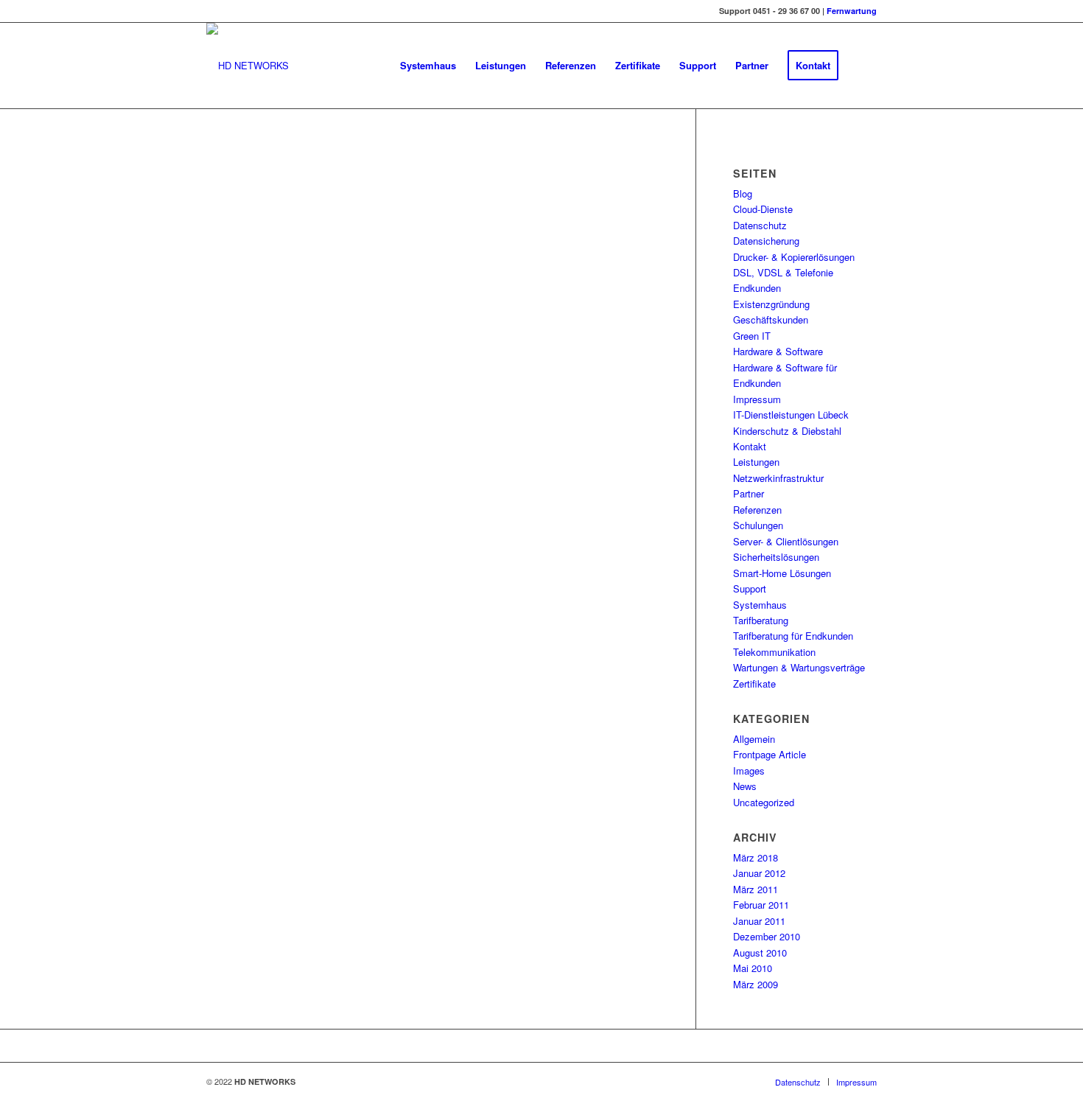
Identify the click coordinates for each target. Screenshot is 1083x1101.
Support (749, 588)
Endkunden (757, 288)
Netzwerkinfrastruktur (778, 478)
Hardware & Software (778, 351)
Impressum (757, 399)
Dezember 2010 (766, 936)
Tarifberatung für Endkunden (793, 636)
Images (749, 770)
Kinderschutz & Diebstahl (787, 431)
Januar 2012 (759, 873)
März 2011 (755, 889)
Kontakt (749, 446)
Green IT (752, 336)
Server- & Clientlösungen (785, 541)
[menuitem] (428, 65)
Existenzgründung (771, 304)
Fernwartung (852, 10)
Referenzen (757, 510)
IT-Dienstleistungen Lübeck (791, 415)
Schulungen (758, 525)
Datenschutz (760, 225)
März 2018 (755, 857)
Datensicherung (766, 241)
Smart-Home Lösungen (782, 573)
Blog (742, 193)
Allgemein (754, 739)
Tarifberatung (760, 620)
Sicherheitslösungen (776, 557)
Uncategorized (763, 802)
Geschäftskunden (770, 319)
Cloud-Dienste (763, 209)
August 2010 (760, 953)
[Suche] (862, 65)
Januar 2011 (759, 921)
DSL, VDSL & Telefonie (783, 272)
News (745, 786)
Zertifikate (754, 684)
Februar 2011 (761, 905)
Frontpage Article (769, 754)
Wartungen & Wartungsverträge (799, 667)
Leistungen (756, 462)
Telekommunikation (774, 652)
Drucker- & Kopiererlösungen (794, 257)
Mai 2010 (752, 968)
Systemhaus (760, 605)
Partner (748, 493)
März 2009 (755, 984)
